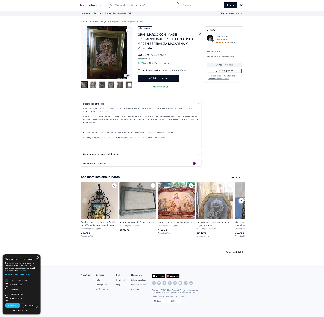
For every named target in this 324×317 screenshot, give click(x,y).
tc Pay (98, 280)
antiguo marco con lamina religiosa (175, 222)
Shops (108, 13)
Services (100, 275)
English (159, 301)
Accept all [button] (12, 305)
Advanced (187, 5)
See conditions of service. (218, 78)
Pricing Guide (119, 13)
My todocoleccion (230, 13)
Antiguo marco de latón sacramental (136, 222)
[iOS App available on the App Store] (158, 276)
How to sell (120, 280)
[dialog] (21, 284)
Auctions (98, 13)
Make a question (226, 71)
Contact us (135, 289)
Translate (146, 28)
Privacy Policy (177, 292)
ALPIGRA (211, 30)
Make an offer (160, 86)
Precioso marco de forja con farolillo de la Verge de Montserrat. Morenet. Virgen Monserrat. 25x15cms (98, 224)
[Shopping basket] (241, 5)
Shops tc (120, 285)
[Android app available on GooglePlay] (172, 276)
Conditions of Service (160, 292)
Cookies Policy (190, 292)
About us (85, 275)
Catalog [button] (86, 13)
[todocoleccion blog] (191, 283)
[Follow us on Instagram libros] (159, 283)
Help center (136, 275)
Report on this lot (234, 252)
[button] (141, 103)
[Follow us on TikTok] (186, 283)
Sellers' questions (138, 280)
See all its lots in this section (220, 56)
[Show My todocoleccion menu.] (241, 13)
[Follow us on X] (170, 283)
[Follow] (128, 30)
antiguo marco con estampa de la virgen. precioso (212, 224)
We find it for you (103, 289)
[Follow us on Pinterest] (175, 283)
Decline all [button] (30, 305)
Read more (23, 270)
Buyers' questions (138, 285)
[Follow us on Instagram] (154, 283)
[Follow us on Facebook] (164, 283)
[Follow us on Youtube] (180, 283)
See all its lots (213, 51)
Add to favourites (226, 65)
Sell (129, 13)
